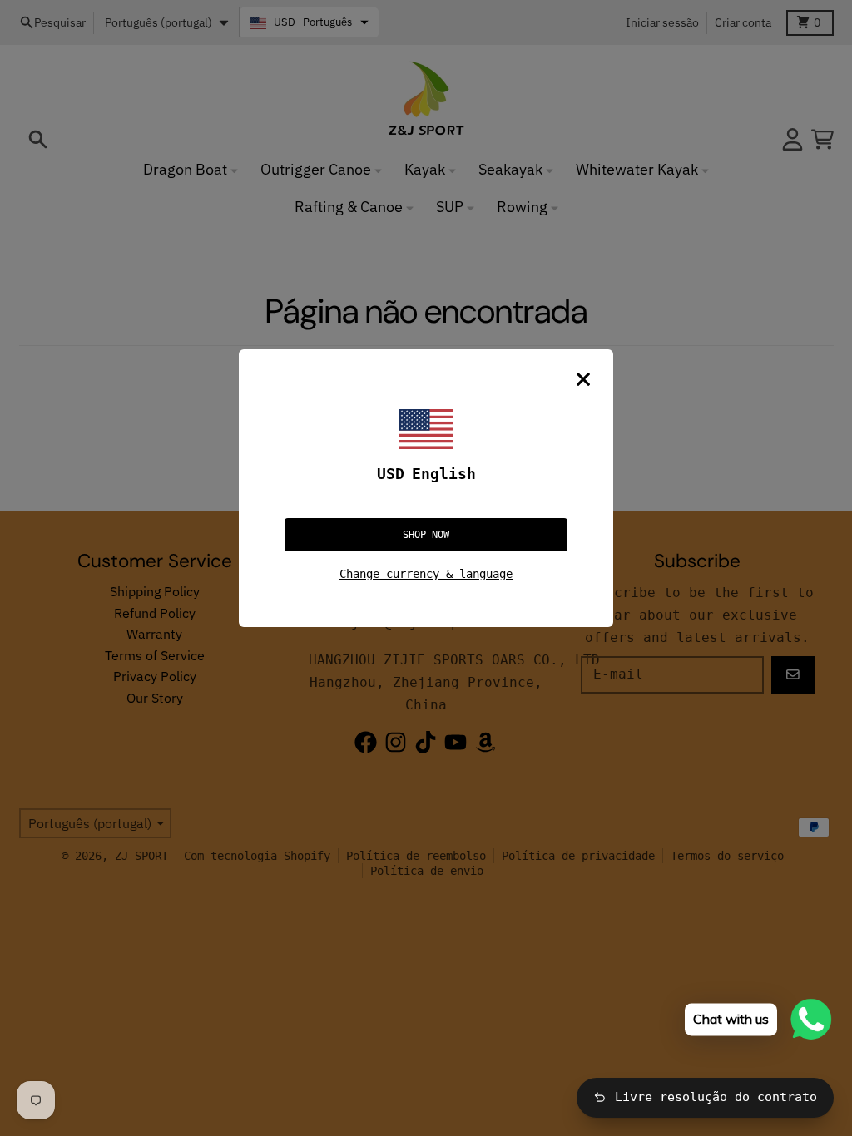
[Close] (583, 379)
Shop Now (426, 535)
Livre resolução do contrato (716, 1096)
